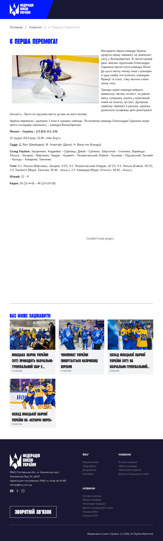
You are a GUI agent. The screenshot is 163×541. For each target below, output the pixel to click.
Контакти (88, 473)
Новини (35, 27)
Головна (16, 27)
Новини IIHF (90, 515)
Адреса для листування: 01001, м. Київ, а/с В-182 (38, 480)
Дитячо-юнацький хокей (133, 473)
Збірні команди (127, 466)
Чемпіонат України (129, 469)
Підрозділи (89, 466)
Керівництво (90, 462)
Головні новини (127, 462)
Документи (89, 469)
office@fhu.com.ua (21, 484)
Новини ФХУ (90, 511)
